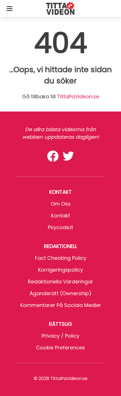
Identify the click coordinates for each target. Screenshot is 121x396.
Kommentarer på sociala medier (60, 305)
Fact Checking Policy (60, 257)
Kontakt (60, 215)
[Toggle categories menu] (9, 8)
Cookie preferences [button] (60, 347)
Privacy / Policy (60, 335)
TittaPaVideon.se (78, 96)
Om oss (61, 203)
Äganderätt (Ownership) (60, 293)
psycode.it (60, 227)
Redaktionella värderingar (60, 281)
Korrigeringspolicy (60, 269)
